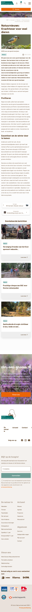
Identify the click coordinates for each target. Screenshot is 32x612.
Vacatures (20, 516)
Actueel (15, 428)
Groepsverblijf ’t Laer (7, 535)
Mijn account (21, 537)
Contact (25, 428)
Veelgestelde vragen (23, 534)
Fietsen (3, 509)
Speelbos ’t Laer (5, 532)
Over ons (19, 531)
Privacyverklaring (25, 607)
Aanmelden (16, 475)
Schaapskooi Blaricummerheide (6, 527)
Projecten (20, 513)
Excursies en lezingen (7, 522)
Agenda (19, 509)
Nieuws (19, 506)
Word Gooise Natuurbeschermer (10, 556)
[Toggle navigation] (29, 3)
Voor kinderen (5, 519)
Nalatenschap (5, 563)
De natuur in (6, 429)
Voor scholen (5, 539)
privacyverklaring (6, 487)
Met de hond (4, 516)
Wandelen (4, 506)
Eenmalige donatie (6, 566)
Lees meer (23, 257)
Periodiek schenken (7, 560)
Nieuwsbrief (20, 519)
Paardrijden (4, 513)
